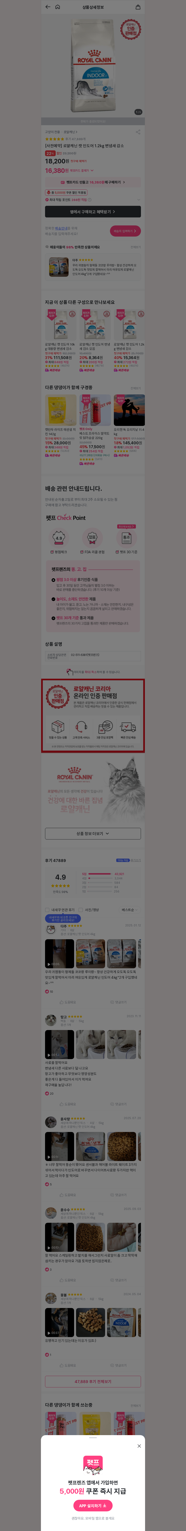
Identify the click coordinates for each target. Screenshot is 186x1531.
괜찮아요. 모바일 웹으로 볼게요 (93, 1518)
